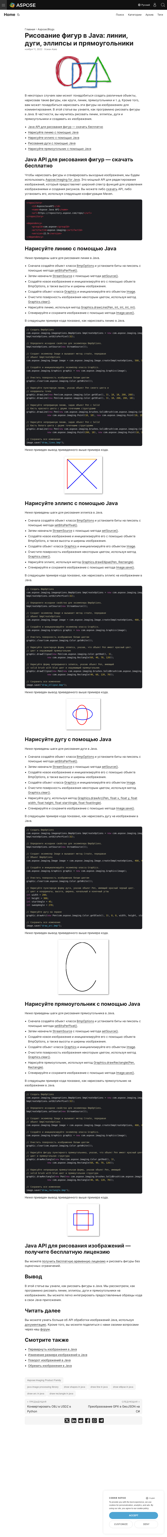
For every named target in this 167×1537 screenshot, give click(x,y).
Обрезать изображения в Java (50, 1365)
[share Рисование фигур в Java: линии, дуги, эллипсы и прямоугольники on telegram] (101, 1421)
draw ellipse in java (123, 1386)
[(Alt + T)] (18, 14)
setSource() (110, 276)
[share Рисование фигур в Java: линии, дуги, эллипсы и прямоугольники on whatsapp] (94, 1421)
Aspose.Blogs (46, 29)
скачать (111, 189)
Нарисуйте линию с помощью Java (53, 132)
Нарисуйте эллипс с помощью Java (53, 137)
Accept (133, 1515)
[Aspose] (22, 5)
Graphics (70, 291)
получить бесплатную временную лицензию (74, 1261)
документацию (35, 1324)
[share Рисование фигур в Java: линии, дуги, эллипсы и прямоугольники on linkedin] (73, 1421)
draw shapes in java (74, 1386)
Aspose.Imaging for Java (63, 179)
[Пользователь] (155, 5)
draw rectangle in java (61, 1393)
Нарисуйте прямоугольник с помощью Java (59, 148)
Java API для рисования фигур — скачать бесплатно (65, 127)
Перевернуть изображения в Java (52, 1349)
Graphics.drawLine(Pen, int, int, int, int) (108, 307)
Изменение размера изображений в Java (57, 1355)
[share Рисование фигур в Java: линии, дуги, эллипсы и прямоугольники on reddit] (80, 1421)
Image (131, 291)
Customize (121, 1524)
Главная (30, 29)
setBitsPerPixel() (65, 270)
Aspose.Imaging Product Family (44, 1380)
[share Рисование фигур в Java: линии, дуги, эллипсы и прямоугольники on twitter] (67, 1421)
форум (45, 1329)
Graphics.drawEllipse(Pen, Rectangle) (107, 562)
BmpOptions (85, 265)
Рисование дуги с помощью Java (52, 143)
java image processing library (43, 1386)
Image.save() (125, 313)
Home (9, 14)
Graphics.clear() (39, 301)
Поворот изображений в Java (49, 1360)
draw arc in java (35, 1393)
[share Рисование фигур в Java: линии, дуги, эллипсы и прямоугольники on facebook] (87, 1421)
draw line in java (99, 1386)
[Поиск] (163, 5)
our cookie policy (141, 1508)
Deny (146, 1524)
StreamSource (62, 276)
